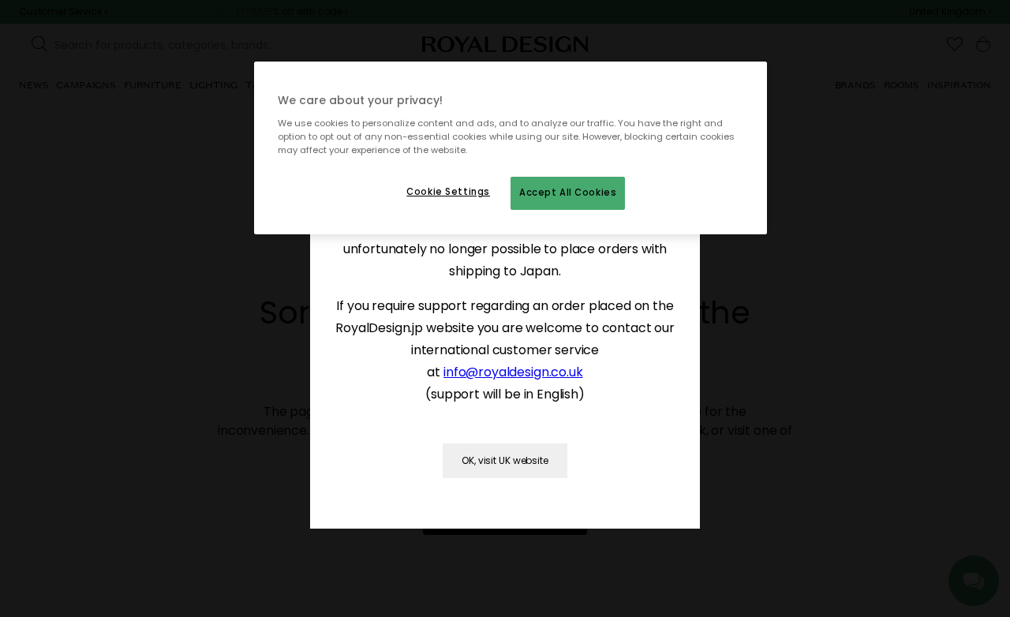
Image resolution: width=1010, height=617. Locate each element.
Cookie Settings (448, 191)
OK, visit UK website (505, 460)
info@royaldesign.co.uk (512, 372)
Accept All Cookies (567, 192)
